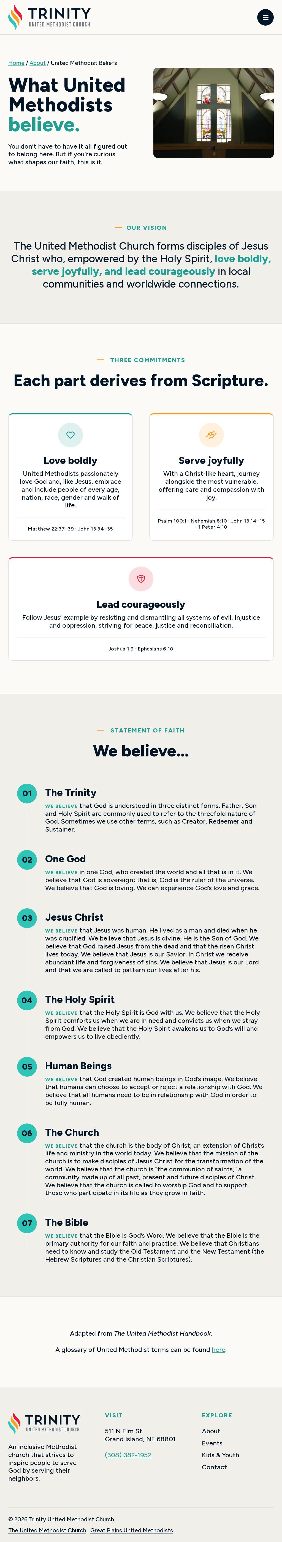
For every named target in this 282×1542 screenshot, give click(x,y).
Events (212, 1443)
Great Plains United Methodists (131, 1530)
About (37, 62)
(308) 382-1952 (128, 1455)
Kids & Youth (220, 1455)
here (218, 1350)
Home (16, 62)
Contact (214, 1467)
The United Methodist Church (47, 1530)
